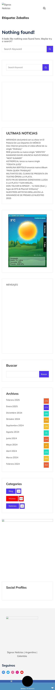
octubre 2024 (13, 419)
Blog (11, 491)
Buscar (11, 366)
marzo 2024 (12, 457)
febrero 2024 (13, 464)
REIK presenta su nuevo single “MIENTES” (25, 152)
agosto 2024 (12, 432)
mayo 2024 (12, 444)
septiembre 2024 (15, 425)
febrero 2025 (13, 400)
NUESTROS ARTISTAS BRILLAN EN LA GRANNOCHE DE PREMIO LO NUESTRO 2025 (25, 195)
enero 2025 (12, 406)
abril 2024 (11, 451)
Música (12, 498)
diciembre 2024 (14, 412)
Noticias (12, 506)
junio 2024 (11, 438)
